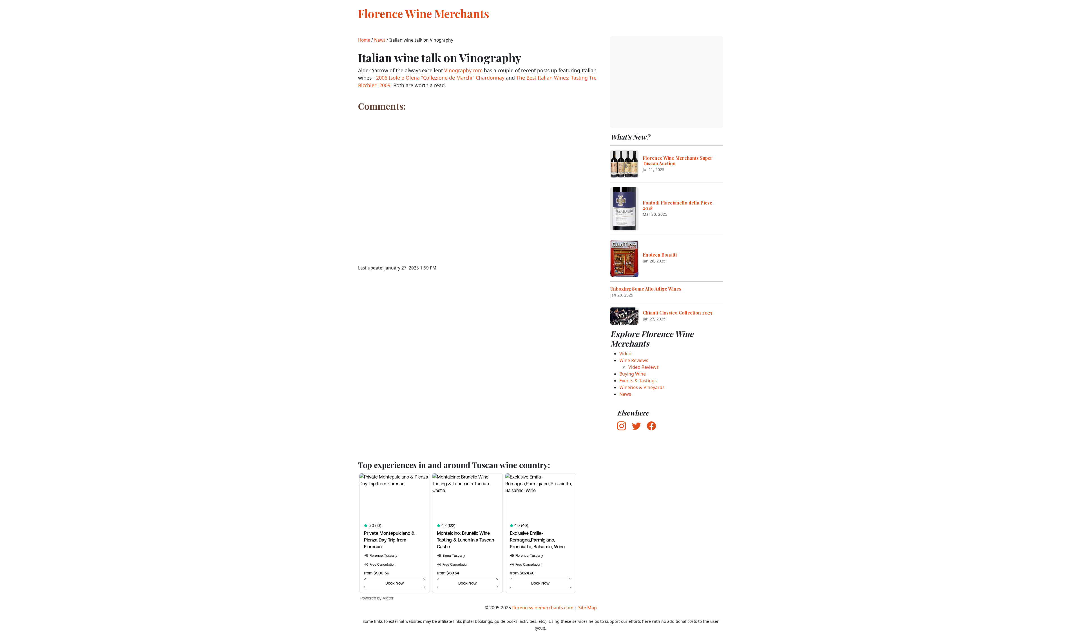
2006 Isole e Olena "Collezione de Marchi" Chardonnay (440, 77)
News (379, 40)
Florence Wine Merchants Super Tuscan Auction (678, 160)
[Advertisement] (666, 82)
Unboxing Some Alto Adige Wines (645, 289)
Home (364, 40)
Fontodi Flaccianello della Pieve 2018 (677, 205)
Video (625, 354)
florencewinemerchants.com (542, 608)
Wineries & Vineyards (642, 387)
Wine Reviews (633, 360)
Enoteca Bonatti (660, 255)
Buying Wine (632, 374)
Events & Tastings (638, 381)
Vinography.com (463, 70)
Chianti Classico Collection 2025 (677, 313)
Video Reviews (643, 367)
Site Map (587, 608)
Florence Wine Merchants (423, 13)
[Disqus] (477, 184)
